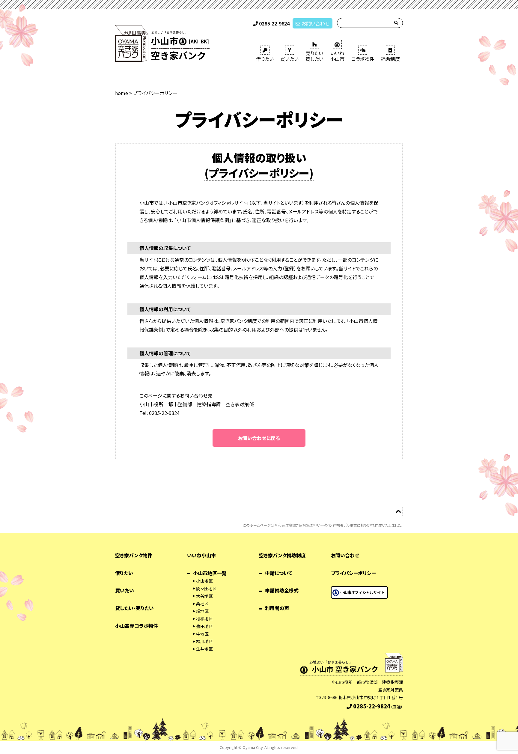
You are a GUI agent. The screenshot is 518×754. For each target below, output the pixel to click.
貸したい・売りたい (134, 608)
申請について (278, 573)
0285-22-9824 (274, 23)
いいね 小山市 (337, 55)
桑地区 (202, 603)
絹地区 (202, 611)
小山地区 (204, 581)
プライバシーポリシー (353, 573)
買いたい (289, 58)
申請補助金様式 (282, 590)
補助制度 (390, 58)
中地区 (202, 634)
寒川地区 (204, 641)
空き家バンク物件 (133, 555)
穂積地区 (204, 618)
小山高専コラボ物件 (136, 625)
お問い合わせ (314, 23)
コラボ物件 (362, 58)
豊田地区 (204, 626)
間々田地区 (206, 589)
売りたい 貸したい (314, 55)
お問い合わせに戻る (259, 438)
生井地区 (204, 649)
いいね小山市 (201, 555)
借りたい (265, 58)
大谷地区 (204, 596)
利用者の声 (277, 608)
